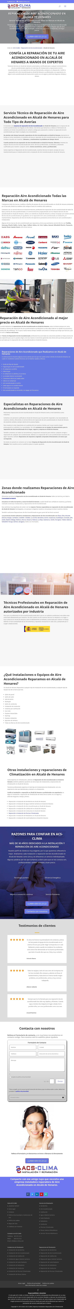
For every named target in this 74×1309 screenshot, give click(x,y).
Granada (66, 517)
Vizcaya (10, 522)
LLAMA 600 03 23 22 (37, 36)
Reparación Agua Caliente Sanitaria (51, 1259)
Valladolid (5, 522)
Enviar (60, 1081)
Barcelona (41, 517)
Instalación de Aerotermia (16, 1250)
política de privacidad (22, 1091)
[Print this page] (46, 1195)
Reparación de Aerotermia (48, 1250)
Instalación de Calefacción (16, 1256)
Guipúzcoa (52, 517)
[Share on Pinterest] (41, 1195)
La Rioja (40, 520)
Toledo (64, 520)
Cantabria (15, 517)
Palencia (34, 520)
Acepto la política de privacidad (21, 1077)
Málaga (13, 520)
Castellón (21, 517)
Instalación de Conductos (16, 1268)
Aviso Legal (12, 1209)
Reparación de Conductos (48, 1268)
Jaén (71, 517)
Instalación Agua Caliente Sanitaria (19, 1259)
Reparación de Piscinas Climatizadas (52, 1271)
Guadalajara (59, 517)
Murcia (24, 520)
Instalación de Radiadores (16, 1265)
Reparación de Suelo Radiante (50, 1262)
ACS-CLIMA (16, 48)
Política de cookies (14, 1220)
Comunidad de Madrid (9, 498)
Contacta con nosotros (37, 183)
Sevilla (53, 520)
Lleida (3, 520)
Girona (46, 517)
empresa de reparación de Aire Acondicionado (28, 126)
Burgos (9, 517)
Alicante (67, 515)
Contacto (11, 1212)
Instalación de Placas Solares (17, 1274)
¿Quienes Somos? (14, 1206)
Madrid (8, 520)
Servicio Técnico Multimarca (49, 1233)
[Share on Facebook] (28, 1195)
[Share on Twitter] (32, 1195)
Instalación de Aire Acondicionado (19, 1253)
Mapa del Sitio (13, 1223)
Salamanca (46, 520)
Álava (59, 515)
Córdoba (27, 517)
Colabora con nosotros (15, 1226)
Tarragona (58, 520)
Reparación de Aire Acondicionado (31, 48)
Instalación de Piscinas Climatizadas (20, 1271)
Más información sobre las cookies (36, 1285)
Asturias (4, 517)
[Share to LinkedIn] (37, 1195)
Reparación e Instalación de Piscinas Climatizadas (24, 813)
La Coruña (34, 517)
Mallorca (18, 520)
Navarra (29, 520)
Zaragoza (21, 522)
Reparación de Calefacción (49, 1256)
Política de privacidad (33, 1283)
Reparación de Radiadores (48, 1265)
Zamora (15, 522)
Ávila (63, 515)
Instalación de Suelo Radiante (18, 1262)
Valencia (69, 520)
